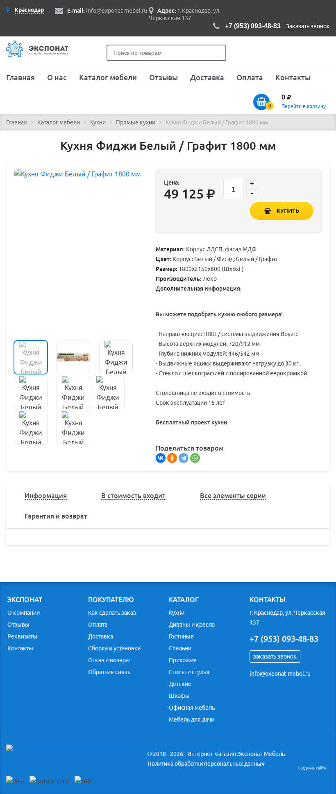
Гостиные (181, 636)
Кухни (176, 612)
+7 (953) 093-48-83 (253, 26)
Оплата (249, 77)
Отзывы (163, 77)
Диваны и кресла (192, 624)
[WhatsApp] (195, 458)
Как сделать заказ (112, 612)
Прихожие (183, 660)
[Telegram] (183, 458)
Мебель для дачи (191, 719)
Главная (20, 77)
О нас (57, 77)
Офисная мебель (192, 707)
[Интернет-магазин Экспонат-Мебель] (40, 55)
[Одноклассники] (172, 458)
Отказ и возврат (109, 660)
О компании (23, 612)
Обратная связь (109, 672)
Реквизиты (22, 636)
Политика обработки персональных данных (206, 763)
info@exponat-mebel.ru (116, 10)
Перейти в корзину (304, 106)
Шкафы (179, 695)
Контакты (293, 77)
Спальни (180, 648)
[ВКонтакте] (161, 458)
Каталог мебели (108, 77)
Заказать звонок (308, 26)
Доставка (207, 77)
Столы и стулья (189, 672)
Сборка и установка (114, 648)
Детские (180, 684)
